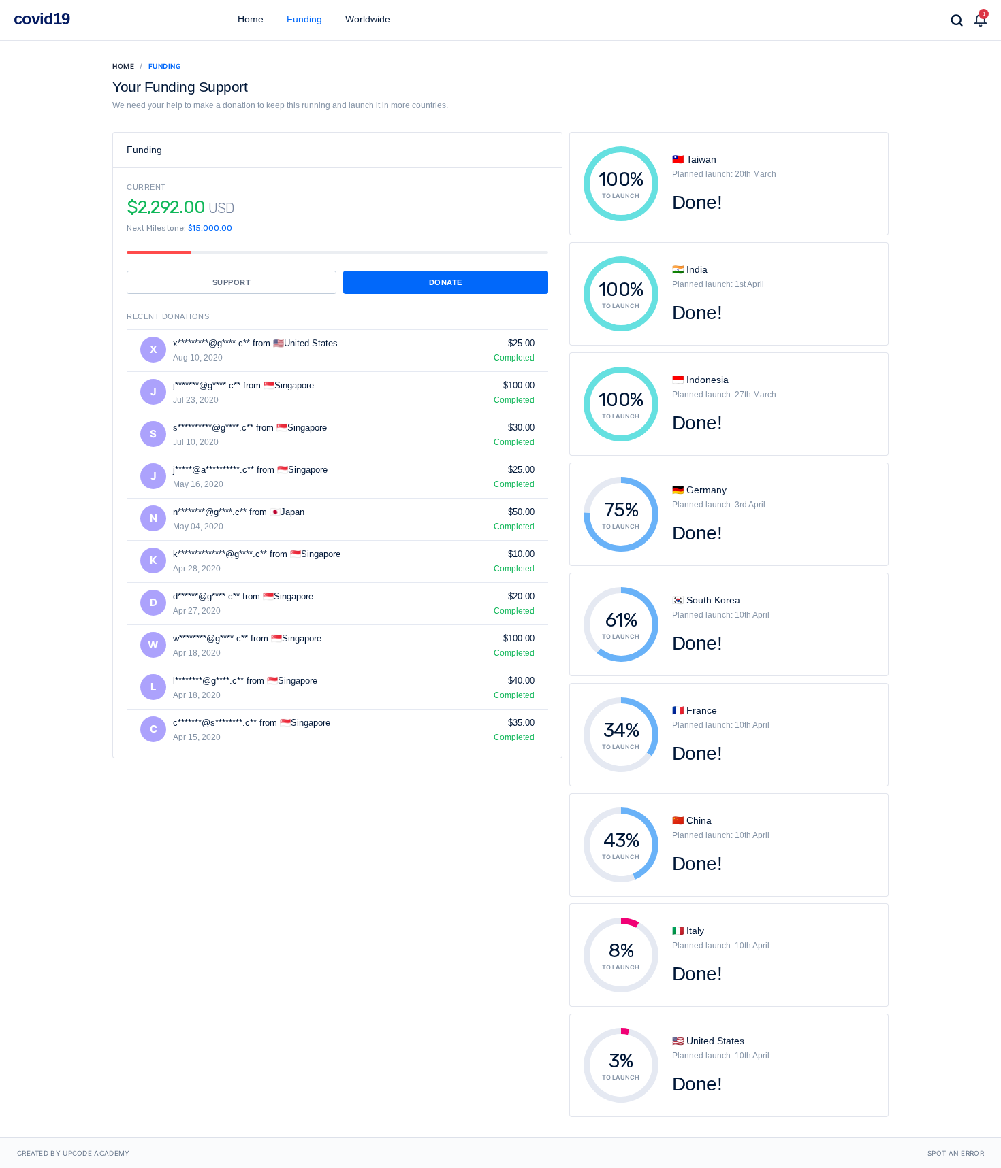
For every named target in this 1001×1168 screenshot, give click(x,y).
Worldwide (366, 19)
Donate (445, 282)
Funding (303, 19)
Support (231, 282)
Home (249, 19)
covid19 (41, 19)
